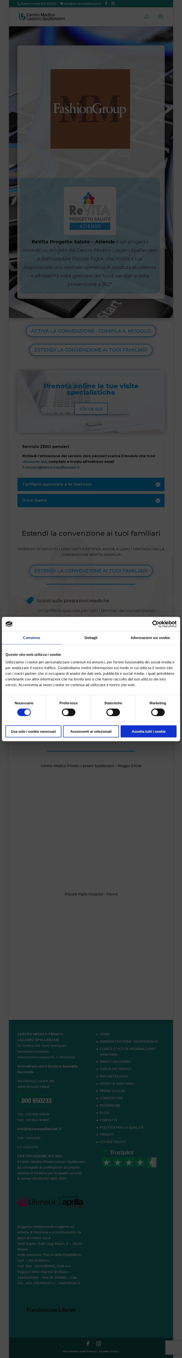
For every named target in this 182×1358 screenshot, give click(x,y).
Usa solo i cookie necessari (33, 731)
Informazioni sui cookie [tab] (150, 638)
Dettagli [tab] (91, 638)
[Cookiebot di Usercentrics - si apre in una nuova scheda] (156, 624)
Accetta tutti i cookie (149, 731)
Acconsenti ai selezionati (91, 731)
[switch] (68, 712)
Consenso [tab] (31, 638)
